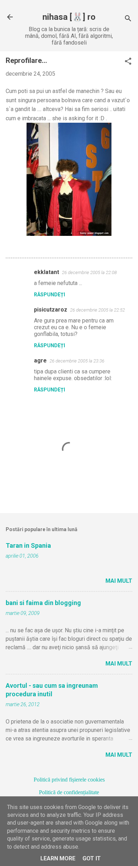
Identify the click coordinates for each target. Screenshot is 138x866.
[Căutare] (128, 19)
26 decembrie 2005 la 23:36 (77, 361)
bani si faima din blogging (43, 602)
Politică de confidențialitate (69, 792)
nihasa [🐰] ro (69, 17)
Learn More (57, 858)
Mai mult (118, 580)
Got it (91, 858)
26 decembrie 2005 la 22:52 (97, 310)
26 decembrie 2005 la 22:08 (89, 272)
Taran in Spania (28, 545)
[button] (128, 62)
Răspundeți (49, 294)
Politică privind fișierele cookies (69, 780)
